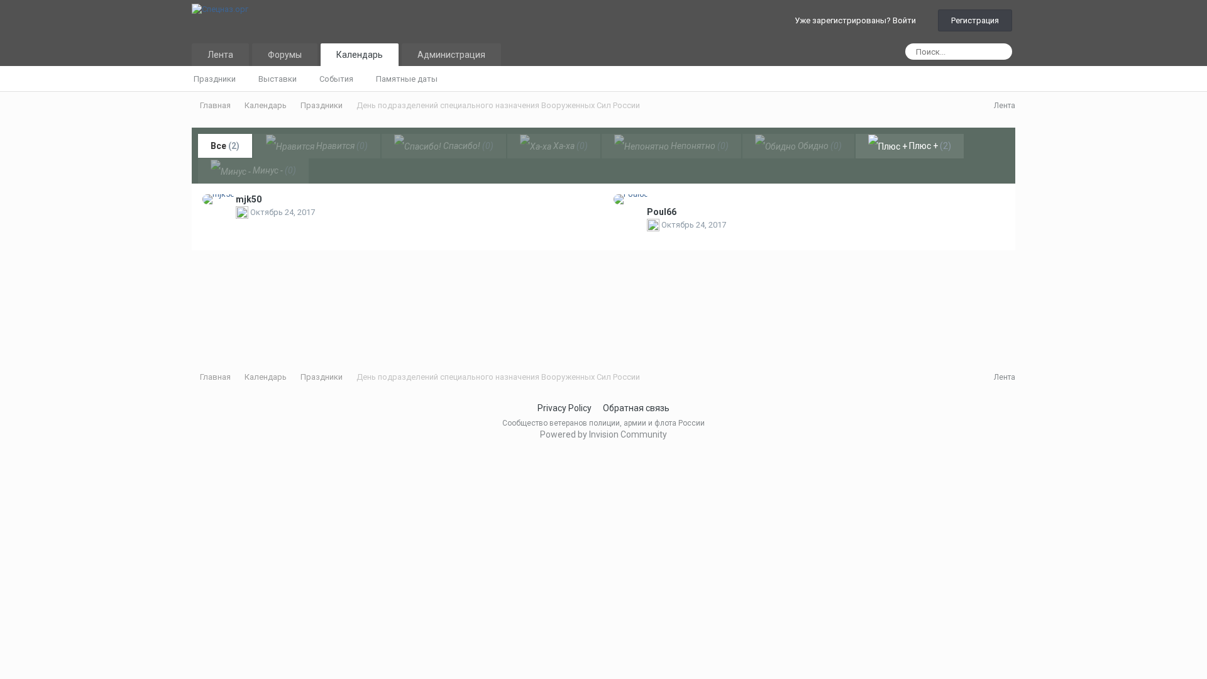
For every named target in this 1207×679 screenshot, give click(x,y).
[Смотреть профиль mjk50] (218, 199)
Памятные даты (407, 79)
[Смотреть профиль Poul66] (631, 199)
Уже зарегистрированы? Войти (857, 20)
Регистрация (975, 20)
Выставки (277, 79)
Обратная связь (636, 408)
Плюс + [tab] (929, 146)
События (336, 79)
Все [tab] (225, 146)
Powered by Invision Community (603, 434)
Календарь (359, 55)
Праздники (215, 79)
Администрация (451, 55)
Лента (220, 55)
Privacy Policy (564, 408)
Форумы (285, 55)
